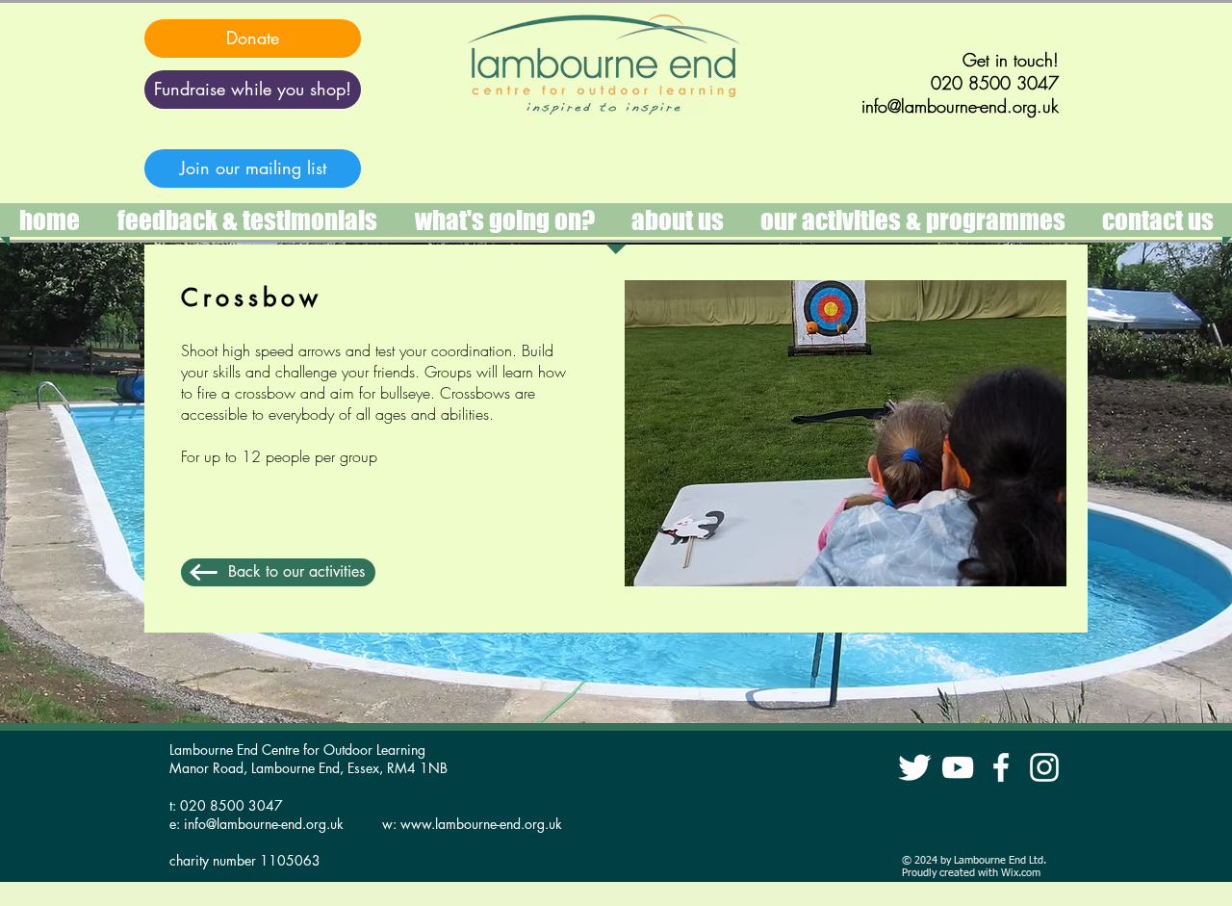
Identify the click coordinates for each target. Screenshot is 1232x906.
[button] (913, 220)
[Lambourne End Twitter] (914, 767)
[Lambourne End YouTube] (957, 767)
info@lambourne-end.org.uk (264, 824)
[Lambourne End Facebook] (1001, 767)
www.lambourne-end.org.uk (481, 824)
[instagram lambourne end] (1044, 767)
